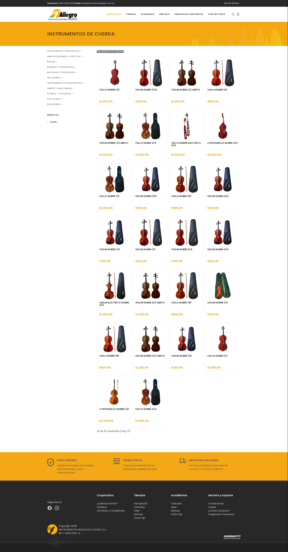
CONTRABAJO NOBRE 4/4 (222, 143)
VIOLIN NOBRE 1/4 (109, 249)
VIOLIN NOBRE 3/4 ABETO (150, 302)
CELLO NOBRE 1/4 (217, 356)
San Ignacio (140, 503)
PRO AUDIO (54, 99)
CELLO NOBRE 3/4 (145, 143)
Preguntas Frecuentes (221, 514)
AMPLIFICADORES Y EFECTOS (64, 56)
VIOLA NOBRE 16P (109, 356)
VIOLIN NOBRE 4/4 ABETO (150, 356)
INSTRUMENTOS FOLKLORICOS (64, 83)
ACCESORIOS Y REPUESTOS (63, 51)
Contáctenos (216, 503)
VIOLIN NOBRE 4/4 (217, 196)
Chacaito (139, 507)
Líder (137, 510)
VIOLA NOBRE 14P (181, 302)
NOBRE (53, 122)
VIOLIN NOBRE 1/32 (146, 89)
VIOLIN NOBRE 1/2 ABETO (185, 89)
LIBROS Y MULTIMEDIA (59, 88)
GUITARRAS (54, 77)
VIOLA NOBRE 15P (181, 196)
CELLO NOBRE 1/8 (109, 89)
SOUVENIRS (54, 104)
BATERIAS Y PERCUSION (61, 72)
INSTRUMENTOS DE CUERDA (110, 51)
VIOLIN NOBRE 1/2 (145, 249)
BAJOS (51, 61)
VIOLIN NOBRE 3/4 (181, 249)
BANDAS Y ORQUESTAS (60, 67)
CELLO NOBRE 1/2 (109, 196)
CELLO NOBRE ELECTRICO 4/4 (186, 144)
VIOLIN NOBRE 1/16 (145, 196)
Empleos (102, 507)
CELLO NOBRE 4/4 (145, 409)
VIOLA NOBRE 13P (217, 89)
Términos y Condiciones (111, 510)
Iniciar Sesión (231, 3)
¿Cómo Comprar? (219, 510)
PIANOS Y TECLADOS (59, 93)
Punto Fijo (139, 518)
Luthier (212, 507)
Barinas (138, 514)
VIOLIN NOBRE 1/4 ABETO (113, 143)
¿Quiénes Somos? (107, 503)
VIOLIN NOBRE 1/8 (181, 356)
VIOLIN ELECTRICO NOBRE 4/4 (114, 304)
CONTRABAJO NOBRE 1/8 (114, 409)
